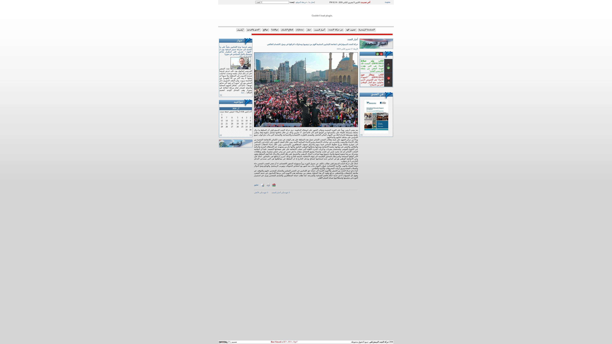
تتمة (242, 92)
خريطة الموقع (301, 2)
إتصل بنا (312, 2)
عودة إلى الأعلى (260, 192)
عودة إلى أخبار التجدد (280, 192)
